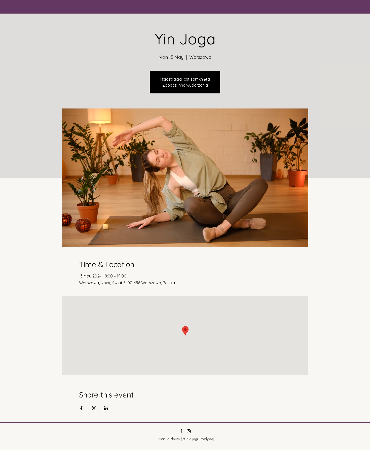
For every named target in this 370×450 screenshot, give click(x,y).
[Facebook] (181, 431)
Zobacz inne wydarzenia (185, 85)
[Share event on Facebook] (81, 408)
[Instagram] (188, 431)
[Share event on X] (93, 408)
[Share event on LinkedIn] (106, 408)
